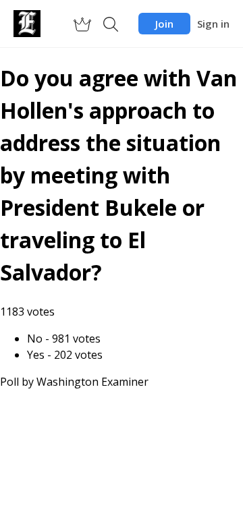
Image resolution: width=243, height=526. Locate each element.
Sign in (213, 23)
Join (164, 23)
